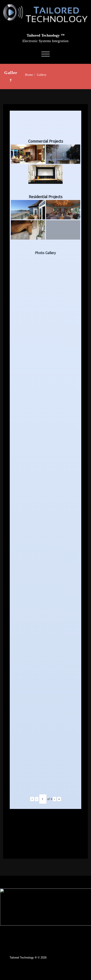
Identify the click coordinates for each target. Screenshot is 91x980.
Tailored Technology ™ (46, 35)
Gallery (42, 74)
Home (29, 74)
